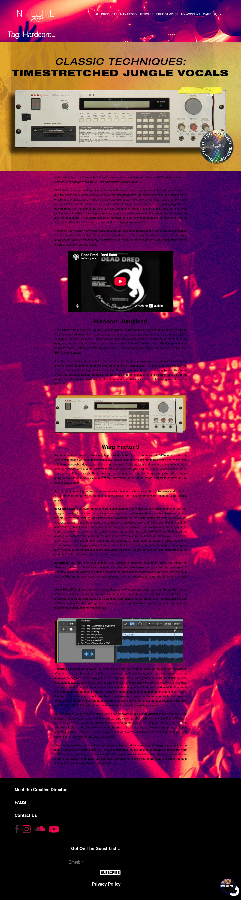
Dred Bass (78, 330)
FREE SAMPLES (167, 14)
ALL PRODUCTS (106, 14)
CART (207, 14)
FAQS (20, 802)
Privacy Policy (106, 884)
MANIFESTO (128, 14)
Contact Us (26, 815)
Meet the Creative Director (41, 789)
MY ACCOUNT (190, 14)
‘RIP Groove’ (62, 352)
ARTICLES (146, 14)
